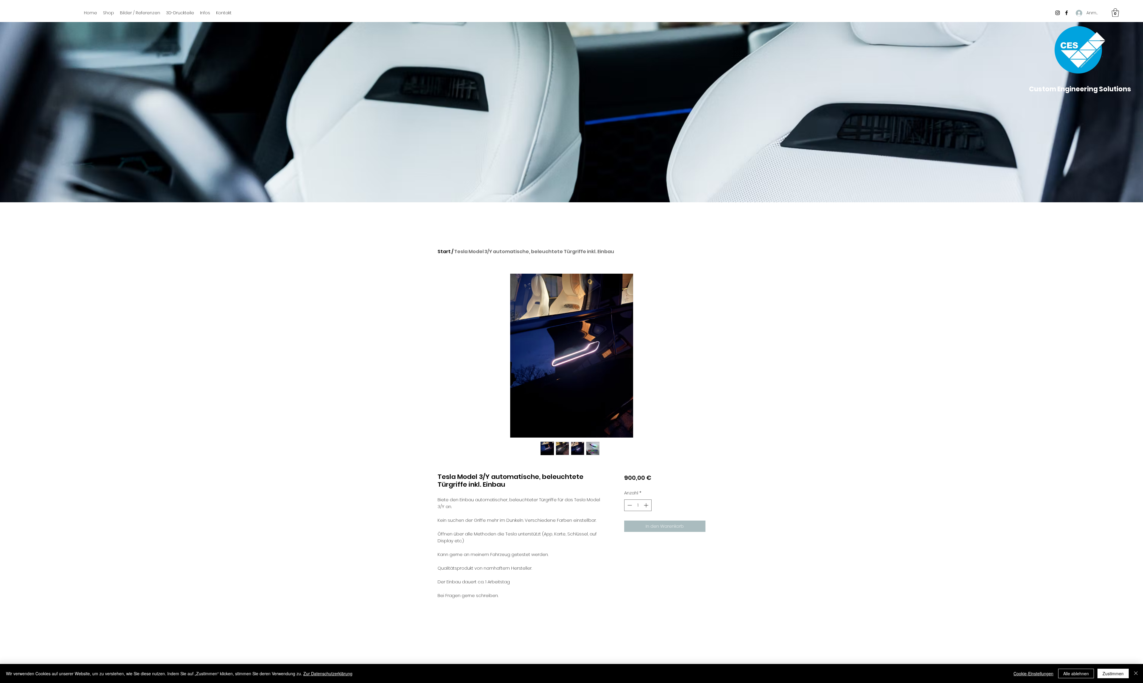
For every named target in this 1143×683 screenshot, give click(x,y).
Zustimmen (1113, 673)
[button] (1115, 12)
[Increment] (647, 505)
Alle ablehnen (1076, 673)
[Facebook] (1066, 13)
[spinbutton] (638, 505)
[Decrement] (629, 505)
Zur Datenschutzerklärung (327, 673)
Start (444, 251)
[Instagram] (1058, 13)
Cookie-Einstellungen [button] (1033, 673)
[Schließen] (1135, 673)
